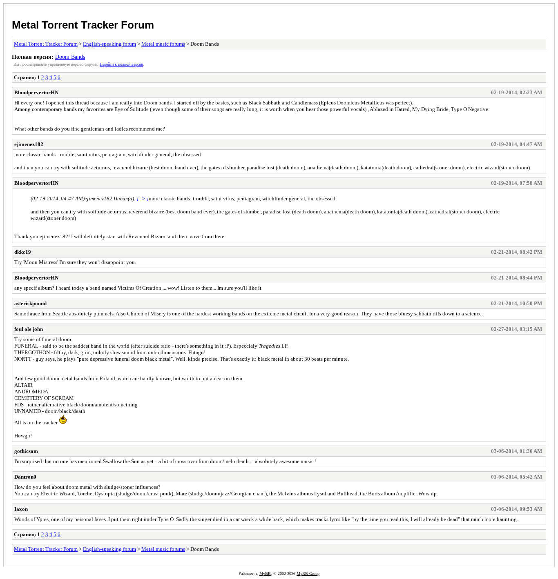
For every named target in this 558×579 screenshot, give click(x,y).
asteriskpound (30, 303)
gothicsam (26, 451)
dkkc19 (22, 252)
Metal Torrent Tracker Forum (83, 25)
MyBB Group (308, 573)
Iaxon (21, 509)
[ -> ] (143, 198)
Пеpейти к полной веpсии (121, 64)
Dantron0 (25, 477)
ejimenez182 (28, 144)
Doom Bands (70, 56)
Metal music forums (163, 44)
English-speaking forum (109, 44)
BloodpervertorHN (36, 92)
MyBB (265, 573)
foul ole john (28, 329)
